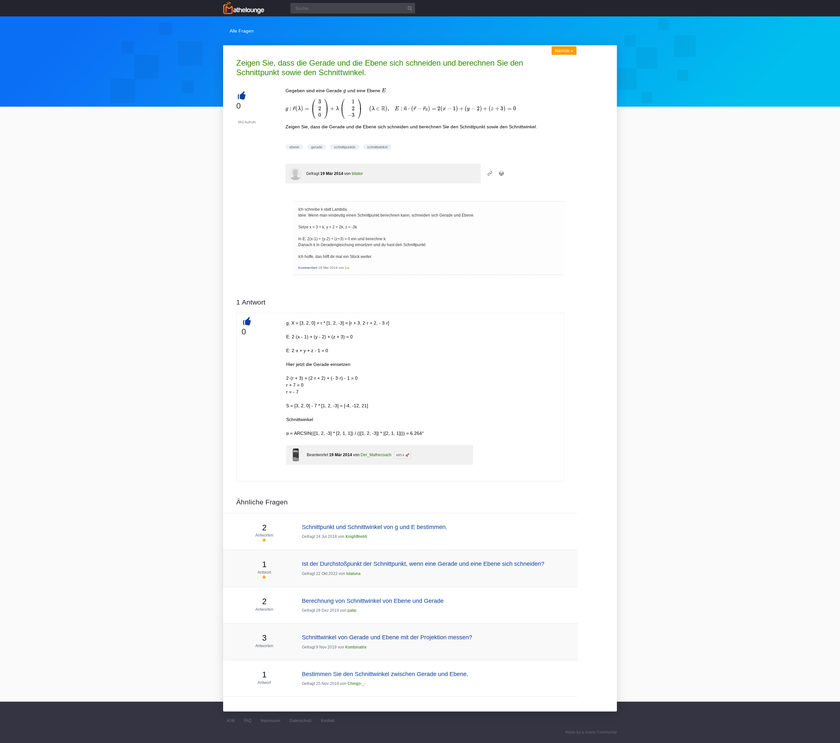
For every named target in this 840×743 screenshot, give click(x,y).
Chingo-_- (356, 683)
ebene (294, 147)
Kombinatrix (356, 647)
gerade (316, 147)
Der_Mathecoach (376, 455)
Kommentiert (307, 267)
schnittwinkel (377, 147)
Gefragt (312, 173)
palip (351, 610)
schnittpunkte (344, 147)
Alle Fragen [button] (242, 30)
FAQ (247, 720)
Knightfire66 (356, 536)
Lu (347, 267)
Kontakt (327, 720)
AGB (230, 720)
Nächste (564, 51)
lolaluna (353, 573)
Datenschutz (300, 720)
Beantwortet (317, 455)
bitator (357, 173)
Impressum (270, 720)
